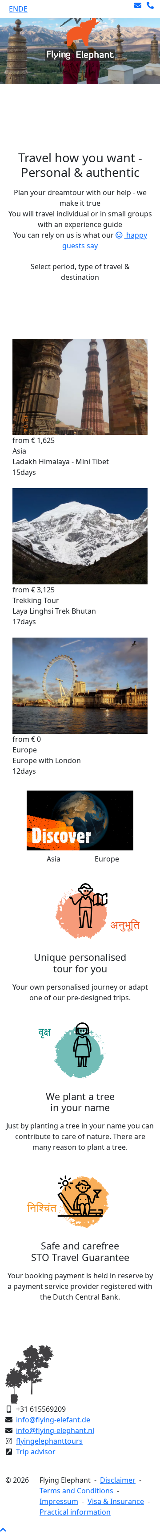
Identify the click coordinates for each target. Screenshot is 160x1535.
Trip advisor (36, 1452)
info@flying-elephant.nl (55, 1430)
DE (23, 9)
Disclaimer (118, 1480)
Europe (107, 859)
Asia (53, 859)
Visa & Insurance (116, 1501)
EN (13, 9)
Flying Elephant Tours (49, 104)
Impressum (59, 1501)
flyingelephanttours (49, 1441)
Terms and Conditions (76, 1491)
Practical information (75, 1512)
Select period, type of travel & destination (80, 272)
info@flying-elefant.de (53, 1420)
